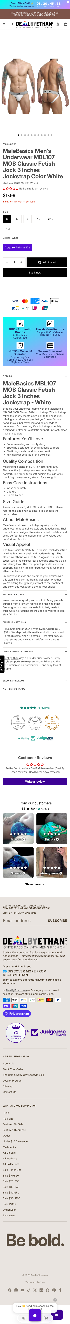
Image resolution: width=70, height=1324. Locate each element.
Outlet (6, 1135)
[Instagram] (16, 1290)
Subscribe (57, 921)
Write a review (35, 781)
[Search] (12, 24)
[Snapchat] (47, 1290)
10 (48, 135)
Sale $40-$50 (11, 1192)
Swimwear (9, 1215)
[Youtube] (22, 1290)
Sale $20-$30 (11, 1181)
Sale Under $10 (12, 1169)
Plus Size (8, 1118)
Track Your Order (13, 1069)
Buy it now (35, 272)
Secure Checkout (13, 680)
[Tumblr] (60, 1290)
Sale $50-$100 (11, 1198)
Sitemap (8, 1086)
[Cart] (66, 24)
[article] (18, 828)
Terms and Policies (35, 1282)
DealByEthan (11, 657)
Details (7, 376)
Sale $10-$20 (11, 1175)
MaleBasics (56, 408)
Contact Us (9, 1091)
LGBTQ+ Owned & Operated (18, 651)
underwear (25, 408)
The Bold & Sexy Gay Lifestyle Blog (23, 1074)
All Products (10, 1158)
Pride (6, 1112)
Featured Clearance (14, 1129)
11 (51, 135)
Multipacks (9, 1147)
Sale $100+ (9, 1204)
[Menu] (4, 24)
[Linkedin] (41, 1290)
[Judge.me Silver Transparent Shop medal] (18, 722)
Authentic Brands (14, 688)
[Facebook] (10, 1290)
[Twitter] (35, 1290)
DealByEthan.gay (39, 1275)
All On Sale (9, 1152)
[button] (10, 188)
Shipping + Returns (14, 622)
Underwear (9, 1209)
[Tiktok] (29, 1290)
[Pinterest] (54, 1290)
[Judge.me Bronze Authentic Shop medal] (52, 722)
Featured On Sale (13, 1124)
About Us (8, 1063)
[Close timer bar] (68, 2)
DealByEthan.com (16, 990)
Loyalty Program (12, 1080)
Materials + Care (13, 594)
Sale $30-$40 (11, 1186)
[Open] (35, 1315)
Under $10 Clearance (15, 1141)
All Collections (11, 1164)
